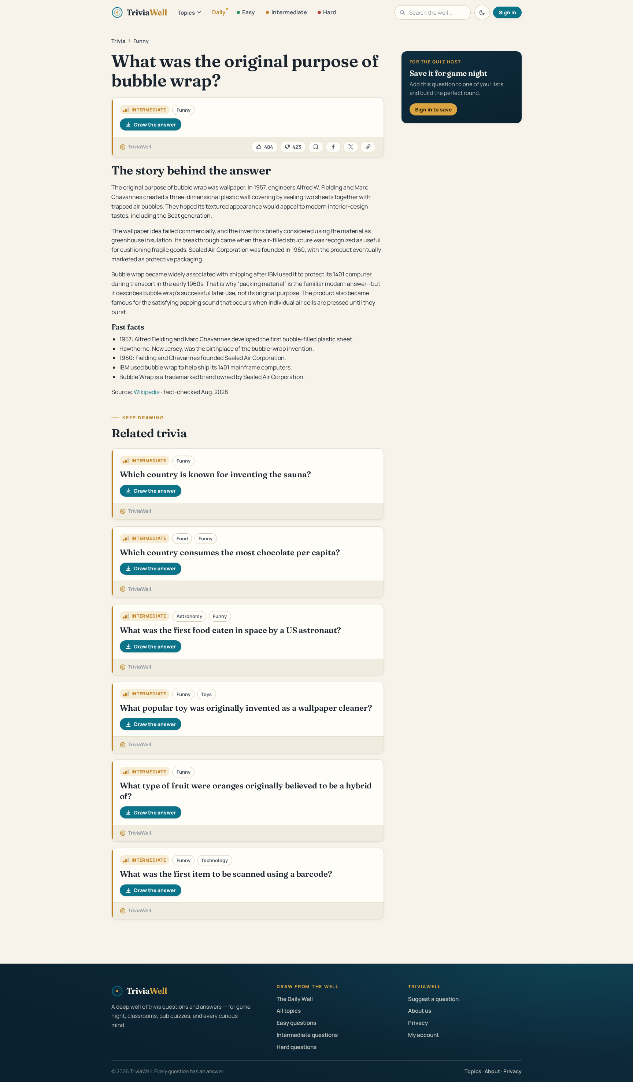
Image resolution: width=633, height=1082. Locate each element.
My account (423, 1035)
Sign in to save (433, 109)
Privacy (418, 1023)
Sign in (507, 12)
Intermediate (289, 12)
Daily (219, 12)
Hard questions (296, 1047)
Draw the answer (155, 124)
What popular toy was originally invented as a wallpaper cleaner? (246, 708)
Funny (141, 40)
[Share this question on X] (350, 147)
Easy (248, 12)
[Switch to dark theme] (482, 12)
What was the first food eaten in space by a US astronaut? (230, 630)
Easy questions (296, 1023)
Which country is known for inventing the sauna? (215, 474)
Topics (186, 12)
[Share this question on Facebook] (333, 147)
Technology (214, 860)
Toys (206, 694)
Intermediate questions (307, 1035)
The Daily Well (295, 999)
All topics (289, 1011)
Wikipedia (147, 392)
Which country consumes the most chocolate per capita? (230, 552)
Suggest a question (433, 999)
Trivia (118, 40)
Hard (329, 12)
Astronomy (189, 616)
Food (182, 538)
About (492, 1071)
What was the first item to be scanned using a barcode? (226, 874)
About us (419, 1011)
